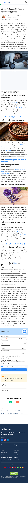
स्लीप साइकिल (14, 102)
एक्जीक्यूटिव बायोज (17, 455)
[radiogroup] (14, 338)
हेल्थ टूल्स (16, 445)
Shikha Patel (4, 19)
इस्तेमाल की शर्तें (4, 452)
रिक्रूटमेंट (16, 457)
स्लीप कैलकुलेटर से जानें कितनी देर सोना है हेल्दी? (15, 244)
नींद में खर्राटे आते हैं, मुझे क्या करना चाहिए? (13, 117)
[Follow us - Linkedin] (8, 440)
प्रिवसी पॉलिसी (3, 455)
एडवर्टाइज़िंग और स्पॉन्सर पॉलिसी (6, 459)
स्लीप (2, 5)
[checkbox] (2, 367)
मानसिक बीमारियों (22, 235)
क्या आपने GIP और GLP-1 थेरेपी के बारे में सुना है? (11, 360)
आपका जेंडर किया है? (5, 336)
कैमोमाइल (15, 263)
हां (3, 358)
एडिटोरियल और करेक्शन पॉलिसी (6, 457)
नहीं (8, 358)
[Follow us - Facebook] (2, 440)
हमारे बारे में (16, 452)
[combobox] (23, 348)
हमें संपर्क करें (16, 459)
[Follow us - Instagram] (5, 440)
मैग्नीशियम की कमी (6, 173)
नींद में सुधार (8, 150)
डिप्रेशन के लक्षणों (20, 231)
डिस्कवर (2, 445)
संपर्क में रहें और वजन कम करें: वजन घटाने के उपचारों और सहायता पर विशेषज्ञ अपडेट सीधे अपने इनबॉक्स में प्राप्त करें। (14, 367)
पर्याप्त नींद (7, 5)
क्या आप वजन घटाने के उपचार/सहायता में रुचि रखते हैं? (11, 356)
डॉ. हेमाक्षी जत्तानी (15, 15)
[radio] (2, 358)
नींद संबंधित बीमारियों (20, 108)
